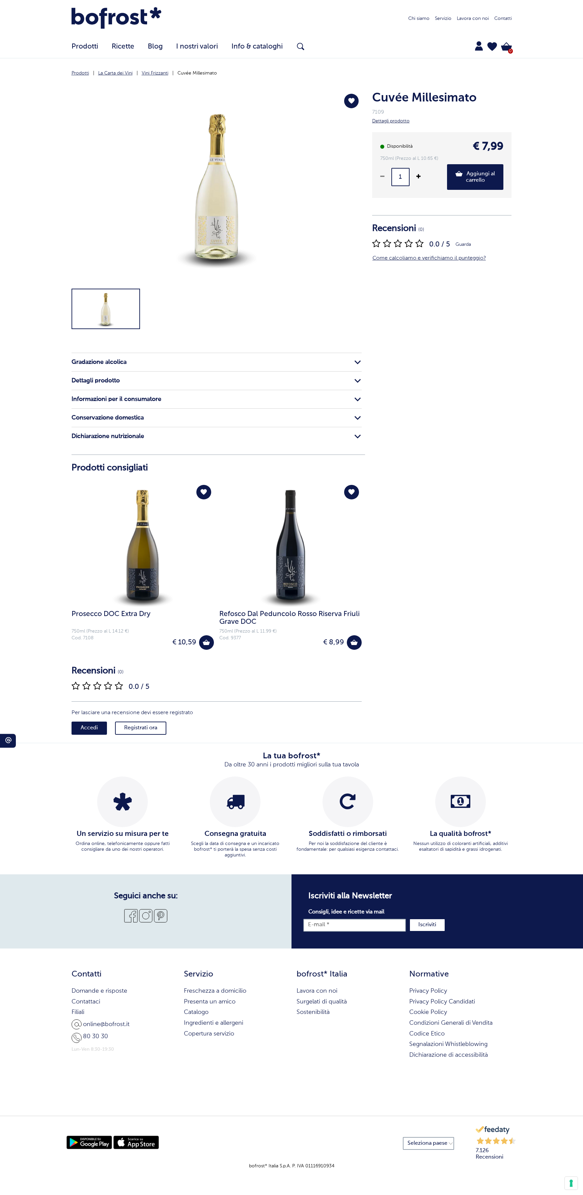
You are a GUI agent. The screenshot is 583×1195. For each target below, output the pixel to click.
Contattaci (86, 1002)
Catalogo (196, 1012)
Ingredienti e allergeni (213, 1023)
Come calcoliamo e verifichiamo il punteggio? (429, 258)
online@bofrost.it (106, 1024)
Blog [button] (155, 46)
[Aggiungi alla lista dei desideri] (351, 101)
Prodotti (80, 73)
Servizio (443, 18)
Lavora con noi (473, 18)
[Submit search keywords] (300, 46)
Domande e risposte (99, 991)
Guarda (463, 244)
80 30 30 (95, 1036)
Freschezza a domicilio (215, 991)
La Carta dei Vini (115, 73)
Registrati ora (140, 728)
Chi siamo (418, 18)
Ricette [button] (123, 46)
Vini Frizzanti (155, 73)
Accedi (89, 728)
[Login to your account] (479, 45)
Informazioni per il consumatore (116, 399)
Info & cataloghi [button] (257, 46)
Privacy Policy (428, 991)
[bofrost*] (117, 19)
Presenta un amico (209, 1002)
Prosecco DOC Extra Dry (111, 614)
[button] (492, 46)
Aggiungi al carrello (480, 177)
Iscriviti (427, 925)
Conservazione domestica (108, 418)
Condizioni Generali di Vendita (451, 1023)
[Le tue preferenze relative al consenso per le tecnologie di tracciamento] (571, 1183)
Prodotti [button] (85, 46)
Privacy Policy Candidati (442, 1002)
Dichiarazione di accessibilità (448, 1055)
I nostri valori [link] (197, 46)
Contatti (503, 18)
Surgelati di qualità (322, 1002)
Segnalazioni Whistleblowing (448, 1044)
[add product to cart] (206, 642)
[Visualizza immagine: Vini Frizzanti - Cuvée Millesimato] (106, 309)
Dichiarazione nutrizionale (108, 436)
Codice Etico (427, 1034)
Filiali (78, 1012)
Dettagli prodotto (96, 381)
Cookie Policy (428, 1012)
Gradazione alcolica (99, 362)
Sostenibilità (313, 1012)
